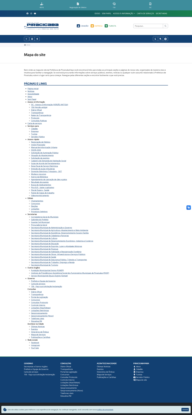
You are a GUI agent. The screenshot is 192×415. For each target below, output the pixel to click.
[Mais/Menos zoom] (160, 39)
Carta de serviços (145, 13)
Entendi (185, 410)
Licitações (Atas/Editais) (41, 308)
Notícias (31, 91)
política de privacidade (105, 410)
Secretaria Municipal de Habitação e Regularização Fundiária (56, 251)
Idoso (97, 13)
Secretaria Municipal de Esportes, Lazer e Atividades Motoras (56, 246)
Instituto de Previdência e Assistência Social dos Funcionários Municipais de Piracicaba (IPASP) (70, 273)
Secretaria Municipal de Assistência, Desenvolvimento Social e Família (60, 233)
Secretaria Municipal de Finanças (44, 249)
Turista (112, 26)
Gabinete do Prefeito (39, 219)
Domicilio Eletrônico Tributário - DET (46, 171)
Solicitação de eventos (40, 158)
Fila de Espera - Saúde (40, 190)
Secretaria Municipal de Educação (45, 243)
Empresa (98, 26)
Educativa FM (36, 321)
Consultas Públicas (39, 120)
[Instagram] (31, 13)
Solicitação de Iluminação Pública (44, 153)
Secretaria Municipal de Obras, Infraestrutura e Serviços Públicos (58, 254)
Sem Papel (106, 13)
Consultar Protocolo (39, 302)
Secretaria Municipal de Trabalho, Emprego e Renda (52, 262)
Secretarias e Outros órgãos (36, 366)
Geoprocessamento (39, 313)
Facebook (35, 342)
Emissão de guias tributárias (43, 169)
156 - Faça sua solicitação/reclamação (46, 286)
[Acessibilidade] (165, 39)
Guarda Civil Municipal (40, 222)
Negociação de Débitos (40, 142)
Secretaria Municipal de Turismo (44, 265)
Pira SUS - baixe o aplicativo (42, 187)
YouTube (35, 348)
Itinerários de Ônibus (40, 332)
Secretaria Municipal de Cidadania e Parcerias (50, 235)
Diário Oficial (36, 110)
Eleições (34, 206)
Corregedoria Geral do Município (44, 217)
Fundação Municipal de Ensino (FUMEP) (47, 270)
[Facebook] (27, 13)
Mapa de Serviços (38, 334)
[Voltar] (26, 39)
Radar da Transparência (41, 115)
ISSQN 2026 (36, 150)
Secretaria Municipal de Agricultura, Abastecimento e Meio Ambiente (59, 230)
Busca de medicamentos (41, 185)
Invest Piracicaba (38, 144)
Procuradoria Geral (39, 225)
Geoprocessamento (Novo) (42, 316)
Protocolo (35, 118)
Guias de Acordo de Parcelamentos (45, 163)
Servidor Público (38, 136)
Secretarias (161, 13)
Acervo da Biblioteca (39, 177)
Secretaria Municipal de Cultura (44, 238)
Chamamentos (37, 201)
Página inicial (33, 88)
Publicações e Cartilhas (40, 337)
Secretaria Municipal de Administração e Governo (51, 227)
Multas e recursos (38, 174)
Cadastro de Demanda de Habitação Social (48, 161)
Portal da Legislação (39, 297)
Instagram (35, 345)
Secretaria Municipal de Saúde (43, 257)
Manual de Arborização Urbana (44, 147)
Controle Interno (38, 305)
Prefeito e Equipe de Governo (43, 281)
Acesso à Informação (123, 13)
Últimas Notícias (38, 326)
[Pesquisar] (165, 26)
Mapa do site (141, 380)
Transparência (37, 112)
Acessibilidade (33, 94)
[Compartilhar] (37, 39)
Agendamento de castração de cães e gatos (49, 179)
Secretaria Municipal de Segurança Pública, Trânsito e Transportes (59, 259)
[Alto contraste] (155, 39)
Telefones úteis (37, 318)
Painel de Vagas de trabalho (42, 193)
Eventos (34, 329)
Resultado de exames (40, 182)
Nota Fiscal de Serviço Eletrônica (44, 166)
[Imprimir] (32, 39)
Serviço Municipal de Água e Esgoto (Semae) (49, 276)
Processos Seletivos (39, 211)
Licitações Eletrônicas (40, 310)
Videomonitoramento (40, 195)
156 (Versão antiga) (39, 107)
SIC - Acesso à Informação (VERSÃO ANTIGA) (49, 104)
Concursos (35, 203)
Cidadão (84, 26)
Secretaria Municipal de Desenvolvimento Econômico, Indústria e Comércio (62, 241)
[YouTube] (35, 13)
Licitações (35, 209)
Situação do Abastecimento (42, 155)
